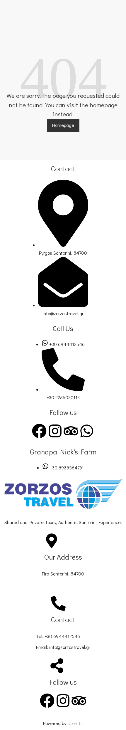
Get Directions (57, 585)
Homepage (63, 125)
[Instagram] (55, 431)
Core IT (75, 723)
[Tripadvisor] (71, 431)
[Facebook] (39, 431)
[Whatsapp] (86, 431)
